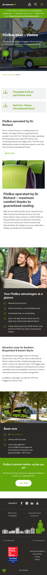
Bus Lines (11, 75)
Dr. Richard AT (9, 540)
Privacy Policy (37, 554)
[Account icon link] (29, 4)
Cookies (37, 557)
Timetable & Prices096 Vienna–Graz (23, 94)
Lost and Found (34, 513)
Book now (10, 153)
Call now (23, 483)
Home (5, 75)
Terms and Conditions (37, 551)
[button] (35, 4)
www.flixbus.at (17, 434)
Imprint (37, 559)
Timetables (12, 516)
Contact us (34, 516)
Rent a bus (12, 513)
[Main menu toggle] (42, 4)
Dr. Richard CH (40, 540)
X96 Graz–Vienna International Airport (24, 107)
